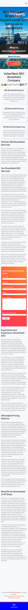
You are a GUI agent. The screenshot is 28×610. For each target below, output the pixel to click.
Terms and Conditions (10, 596)
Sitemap (17, 598)
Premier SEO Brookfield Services (13, 143)
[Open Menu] (26, 3)
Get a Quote (14, 64)
